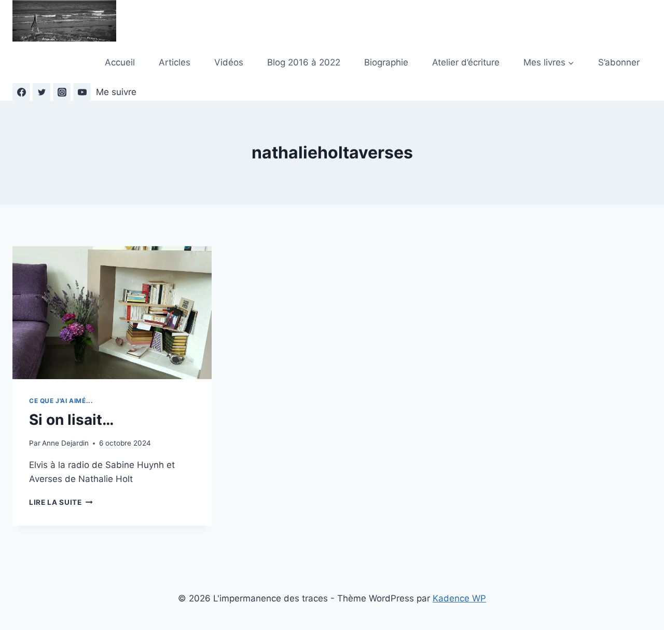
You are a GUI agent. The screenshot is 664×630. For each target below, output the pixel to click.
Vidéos (228, 62)
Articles (174, 62)
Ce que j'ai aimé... (61, 401)
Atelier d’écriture (466, 62)
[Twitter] (41, 92)
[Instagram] (62, 92)
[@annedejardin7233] (82, 92)
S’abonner (619, 62)
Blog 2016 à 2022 (303, 62)
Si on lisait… (71, 419)
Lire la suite (60, 502)
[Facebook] (21, 92)
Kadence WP (459, 598)
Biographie (386, 62)
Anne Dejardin (65, 443)
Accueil (120, 62)
